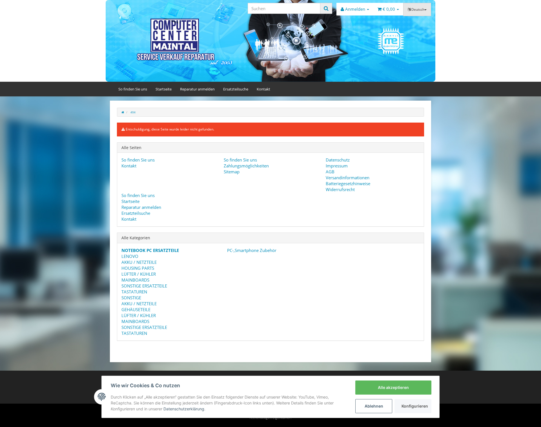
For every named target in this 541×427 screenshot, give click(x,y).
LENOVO (129, 256)
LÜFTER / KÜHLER (138, 274)
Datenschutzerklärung (183, 408)
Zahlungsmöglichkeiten (246, 166)
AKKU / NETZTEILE (139, 262)
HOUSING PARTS (137, 268)
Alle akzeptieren (393, 387)
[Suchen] (326, 8)
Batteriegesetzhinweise (348, 183)
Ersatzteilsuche (235, 89)
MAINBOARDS (135, 280)
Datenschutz (338, 160)
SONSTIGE (131, 297)
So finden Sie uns (132, 89)
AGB (330, 171)
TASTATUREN (134, 292)
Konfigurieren (415, 406)
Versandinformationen (347, 177)
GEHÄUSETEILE (135, 309)
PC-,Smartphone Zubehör (251, 250)
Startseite (164, 89)
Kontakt (263, 89)
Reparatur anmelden (197, 89)
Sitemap (232, 171)
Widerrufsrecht (340, 189)
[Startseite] (122, 112)
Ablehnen (374, 406)
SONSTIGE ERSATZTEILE (144, 286)
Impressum (337, 166)
